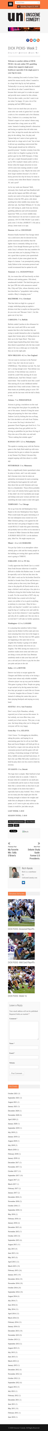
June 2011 (11, 1404)
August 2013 (12, 1348)
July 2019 (11, 1132)
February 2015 (13, 1270)
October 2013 (12, 1339)
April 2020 (12, 1119)
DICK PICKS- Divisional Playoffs (21, 929)
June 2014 (11, 1305)
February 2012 (13, 1395)
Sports (32, 53)
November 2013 (13, 1335)
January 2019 (12, 1137)
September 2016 (13, 1210)
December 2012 (13, 1370)
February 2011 (13, 1413)
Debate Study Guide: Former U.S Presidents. (34, 853)
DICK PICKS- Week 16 (17, 996)
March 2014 (12, 1318)
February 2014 (13, 1322)
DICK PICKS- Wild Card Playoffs (21, 962)
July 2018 (11, 1145)
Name (12, 1043)
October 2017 (12, 1171)
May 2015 (11, 1257)
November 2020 (13, 1115)
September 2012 (13, 1383)
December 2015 (13, 1227)
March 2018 (12, 1150)
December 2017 (13, 1163)
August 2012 (12, 1387)
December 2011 (13, 1400)
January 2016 (12, 1223)
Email (12, 1053)
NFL (16, 825)
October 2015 (12, 1236)
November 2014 (13, 1283)
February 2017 (13, 1188)
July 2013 (11, 1352)
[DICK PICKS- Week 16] (22, 979)
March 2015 (12, 1266)
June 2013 (11, 1357)
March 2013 (12, 1361)
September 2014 (13, 1292)
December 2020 (13, 1111)
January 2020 (12, 1124)
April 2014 (12, 1314)
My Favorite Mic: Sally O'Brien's (13, 851)
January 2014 (12, 1326)
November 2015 (13, 1232)
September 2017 (13, 1175)
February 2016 (13, 1219)
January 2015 (12, 1275)
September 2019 (13, 1128)
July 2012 (11, 1391)
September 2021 (13, 1098)
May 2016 (11, 1214)
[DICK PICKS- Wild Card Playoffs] (22, 946)
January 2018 (12, 1158)
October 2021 (12, 1093)
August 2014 (12, 1296)
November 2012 (13, 1374)
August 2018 (12, 1141)
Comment (13, 1019)
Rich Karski (23, 53)
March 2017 (12, 1184)
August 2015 (12, 1244)
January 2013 (12, 1365)
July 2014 (11, 1301)
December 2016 (13, 1197)
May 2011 (11, 1408)
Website (12, 1063)
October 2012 (12, 1378)
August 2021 (12, 1102)
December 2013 (13, 1331)
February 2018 (13, 1154)
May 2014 (11, 1309)
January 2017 (12, 1193)
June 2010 (11, 1417)
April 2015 (12, 1262)
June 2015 (11, 1253)
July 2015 (11, 1249)
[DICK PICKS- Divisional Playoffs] (22, 912)
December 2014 (13, 1279)
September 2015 (13, 1240)
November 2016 (13, 1201)
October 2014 (12, 1288)
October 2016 (12, 1206)
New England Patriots (16, 822)
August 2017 (12, 1180)
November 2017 (13, 1167)
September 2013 (13, 1344)
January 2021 (12, 1106)
